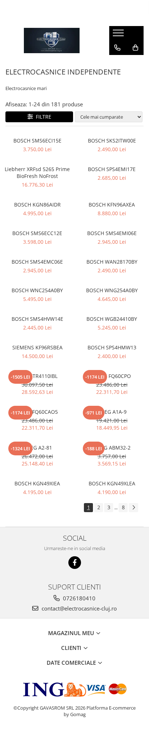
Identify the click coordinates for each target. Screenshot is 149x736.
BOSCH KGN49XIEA (37, 483)
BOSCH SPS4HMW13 (112, 347)
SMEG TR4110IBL (37, 376)
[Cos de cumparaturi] (135, 48)
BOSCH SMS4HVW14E (37, 318)
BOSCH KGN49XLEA (112, 483)
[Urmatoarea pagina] (133, 507)
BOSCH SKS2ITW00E (112, 140)
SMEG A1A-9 (112, 411)
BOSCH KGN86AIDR (37, 204)
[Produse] (119, 35)
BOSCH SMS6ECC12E (37, 233)
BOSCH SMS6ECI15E (37, 140)
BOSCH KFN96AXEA (112, 204)
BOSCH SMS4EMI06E (112, 233)
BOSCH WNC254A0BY (37, 290)
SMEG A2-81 (37, 447)
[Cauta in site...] (117, 62)
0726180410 (78, 598)
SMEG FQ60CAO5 (37, 411)
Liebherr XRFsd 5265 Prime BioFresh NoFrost (37, 172)
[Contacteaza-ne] (117, 48)
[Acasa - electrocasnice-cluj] (52, 40)
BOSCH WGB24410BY (111, 318)
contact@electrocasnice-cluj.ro (78, 608)
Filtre (42, 116)
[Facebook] (74, 562)
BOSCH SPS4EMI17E (112, 169)
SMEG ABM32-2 (112, 447)
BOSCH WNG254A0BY (112, 290)
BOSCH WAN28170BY (111, 261)
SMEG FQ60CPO (112, 376)
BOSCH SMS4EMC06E (37, 261)
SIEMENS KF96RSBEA (37, 347)
